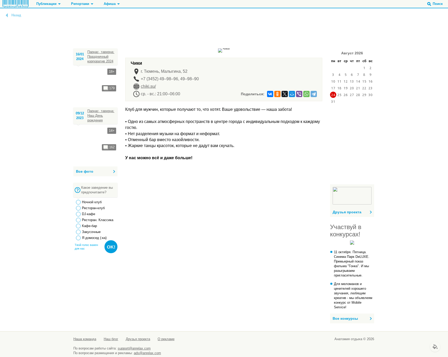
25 (339, 94)
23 (370, 88)
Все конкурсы (345, 318)
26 (346, 94)
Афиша (110, 4)
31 (333, 101)
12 (346, 81)
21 (358, 88)
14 (358, 81)
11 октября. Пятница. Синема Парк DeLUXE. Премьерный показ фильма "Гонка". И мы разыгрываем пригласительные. (351, 263)
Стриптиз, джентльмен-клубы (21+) (125, 38)
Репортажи (80, 4)
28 (358, 94)
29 (364, 94)
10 (333, 81)
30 (370, 94)
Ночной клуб (92, 202)
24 (333, 94)
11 (339, 81)
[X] (285, 94)
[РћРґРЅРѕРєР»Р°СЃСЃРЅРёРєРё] (277, 94)
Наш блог (111, 339)
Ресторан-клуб (93, 208)
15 (364, 81)
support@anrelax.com (134, 348)
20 (352, 88)
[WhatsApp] (306, 94)
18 (339, 88)
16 (370, 81)
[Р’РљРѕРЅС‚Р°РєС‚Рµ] (270, 94)
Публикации (46, 4)
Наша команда (84, 339)
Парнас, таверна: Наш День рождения (100, 115)
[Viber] (299, 94)
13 (352, 81)
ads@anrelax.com (147, 353)
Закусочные (91, 232)
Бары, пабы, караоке (112, 33)
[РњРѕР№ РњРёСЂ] (292, 94)
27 (352, 94)
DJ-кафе (88, 214)
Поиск (438, 4)
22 (364, 88)
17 (333, 88)
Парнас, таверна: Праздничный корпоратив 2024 (100, 56)
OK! (111, 247)
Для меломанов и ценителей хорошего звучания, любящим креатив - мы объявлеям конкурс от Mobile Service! (353, 295)
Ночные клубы (107, 29)
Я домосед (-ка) (94, 238)
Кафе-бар (89, 226)
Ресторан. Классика (97, 220)
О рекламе (166, 339)
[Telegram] (314, 94)
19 (346, 88)
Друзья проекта (347, 212)
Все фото (84, 171)
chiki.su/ (148, 86)
